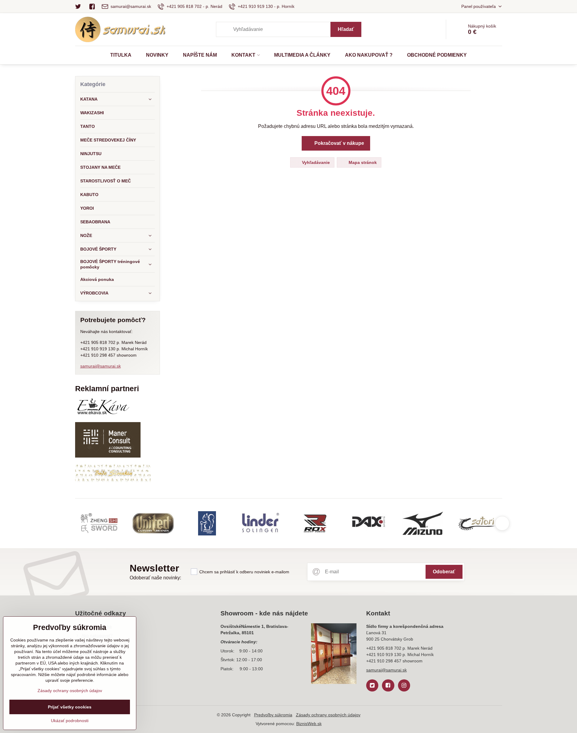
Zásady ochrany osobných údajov (328, 714)
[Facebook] (92, 6)
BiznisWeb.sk (309, 723)
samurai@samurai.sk (100, 366)
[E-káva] (103, 414)
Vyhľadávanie (315, 162)
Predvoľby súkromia (273, 714)
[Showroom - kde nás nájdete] (333, 654)
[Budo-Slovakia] (113, 480)
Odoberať (444, 571)
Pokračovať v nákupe (338, 143)
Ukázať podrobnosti (69, 720)
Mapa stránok (362, 162)
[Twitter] (80, 6)
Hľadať (346, 29)
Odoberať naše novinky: (155, 577)
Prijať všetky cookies (69, 707)
